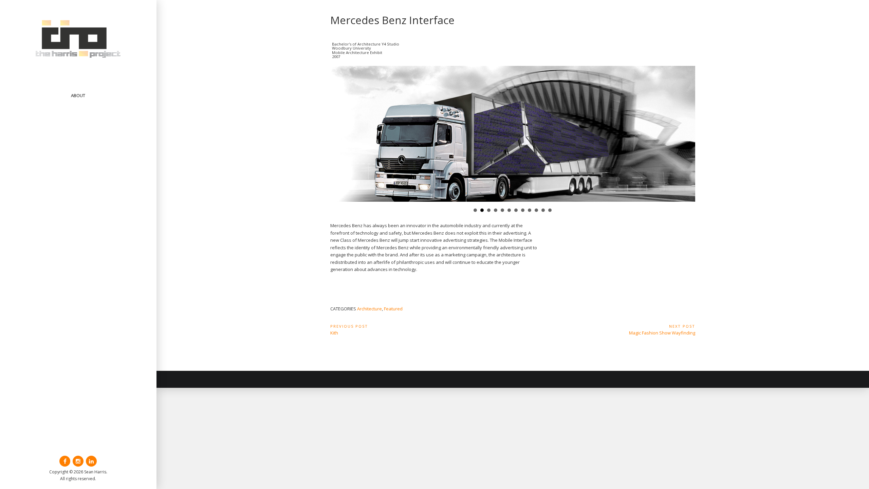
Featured (393, 309)
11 (543, 210)
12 (550, 210)
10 (536, 210)
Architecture (369, 309)
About (78, 95)
